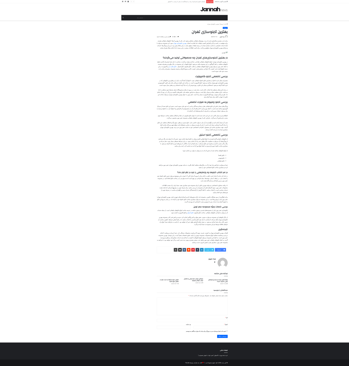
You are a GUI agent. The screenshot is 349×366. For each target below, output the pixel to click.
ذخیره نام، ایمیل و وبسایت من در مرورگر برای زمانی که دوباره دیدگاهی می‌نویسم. (206, 331)
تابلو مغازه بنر (172, 66)
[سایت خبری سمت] (214, 9)
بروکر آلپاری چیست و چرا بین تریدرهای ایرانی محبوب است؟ (218, 281)
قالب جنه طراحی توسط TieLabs (193, 362)
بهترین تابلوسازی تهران (179, 43)
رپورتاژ (221, 24)
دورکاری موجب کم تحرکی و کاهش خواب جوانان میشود (193, 280)
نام (226, 317)
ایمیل (226, 324)
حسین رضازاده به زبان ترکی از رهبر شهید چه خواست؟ (191, 1)
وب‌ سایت (188, 324)
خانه (225, 24)
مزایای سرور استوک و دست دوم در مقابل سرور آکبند (169, 281)
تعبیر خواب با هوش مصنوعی (206, 355)
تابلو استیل (190, 213)
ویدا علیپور (222, 36)
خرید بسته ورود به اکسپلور (221, 355)
